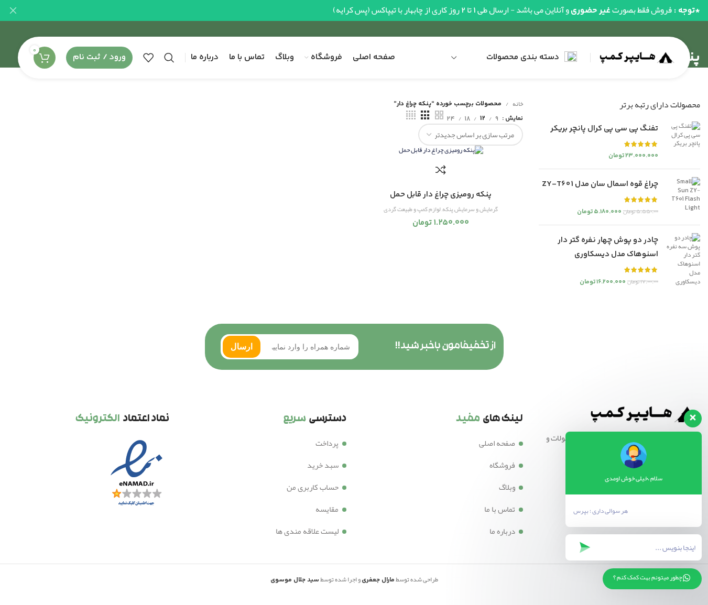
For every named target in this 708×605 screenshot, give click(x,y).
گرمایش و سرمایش (476, 209)
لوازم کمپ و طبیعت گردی (412, 209)
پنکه (447, 209)
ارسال (242, 346)
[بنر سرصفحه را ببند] (13, 10)
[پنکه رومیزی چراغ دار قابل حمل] (440, 151)
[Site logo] (635, 59)
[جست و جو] (169, 57)
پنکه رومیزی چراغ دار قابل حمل (441, 195)
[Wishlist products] (148, 57)
